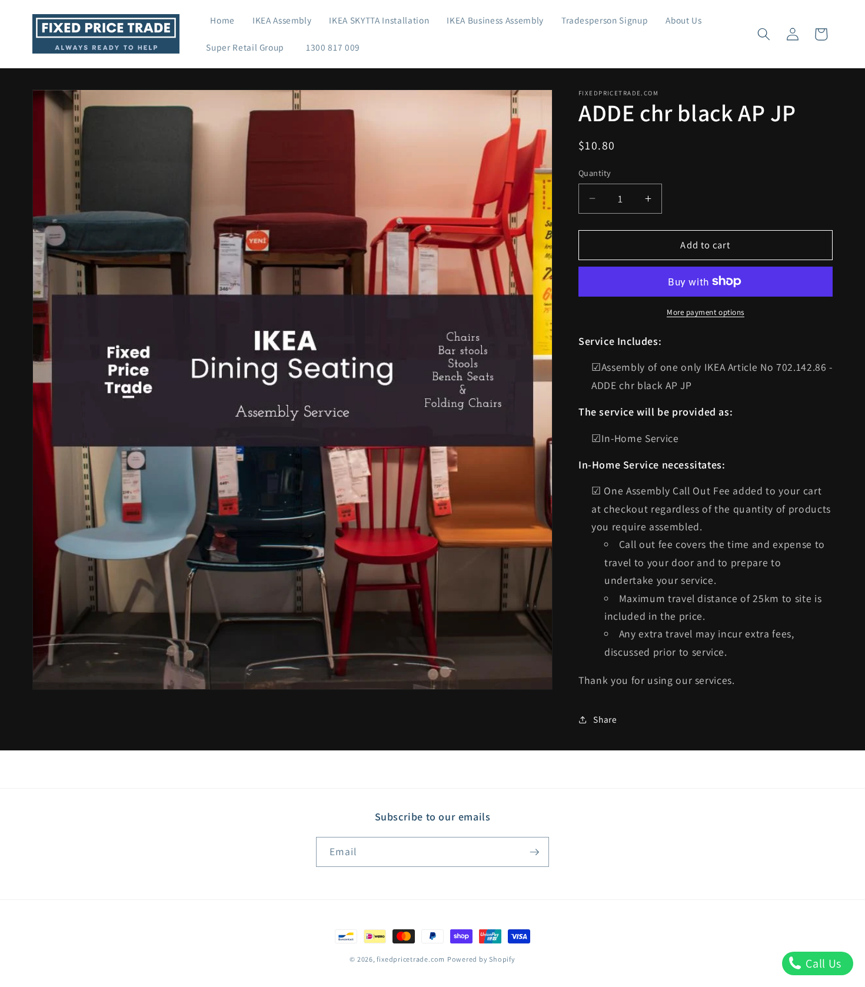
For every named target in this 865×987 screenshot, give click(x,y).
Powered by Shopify (481, 959)
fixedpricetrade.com (411, 959)
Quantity (594, 172)
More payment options (705, 312)
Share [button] (605, 719)
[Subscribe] (534, 852)
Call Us (822, 963)
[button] (764, 34)
